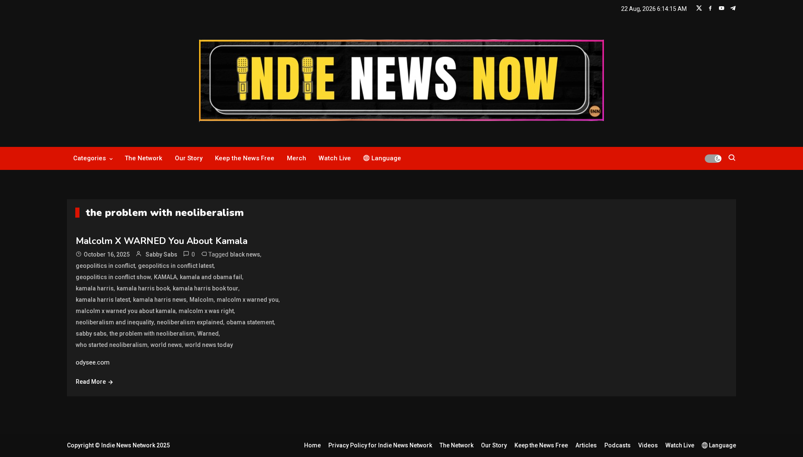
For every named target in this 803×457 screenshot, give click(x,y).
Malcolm (201, 299)
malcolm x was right (206, 311)
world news (166, 344)
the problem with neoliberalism (152, 333)
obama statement (250, 322)
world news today (209, 344)
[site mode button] (713, 158)
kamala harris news (160, 299)
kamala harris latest (103, 299)
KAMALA (165, 277)
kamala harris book (143, 288)
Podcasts (617, 445)
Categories (89, 158)
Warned (208, 333)
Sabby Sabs (161, 254)
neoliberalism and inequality (115, 322)
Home (312, 445)
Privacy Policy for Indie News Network (380, 445)
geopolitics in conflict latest (176, 265)
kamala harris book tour (205, 288)
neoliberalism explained (190, 322)
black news (245, 254)
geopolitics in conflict (105, 265)
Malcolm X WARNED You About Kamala (162, 241)
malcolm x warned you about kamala (126, 311)
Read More (91, 381)
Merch (296, 158)
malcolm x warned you (248, 299)
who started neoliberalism (112, 344)
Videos (648, 445)
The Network (143, 158)
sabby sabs (91, 333)
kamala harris (95, 288)
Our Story (188, 158)
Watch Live (335, 158)
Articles (586, 445)
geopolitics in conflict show (113, 277)
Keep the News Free (244, 158)
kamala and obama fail (211, 277)
